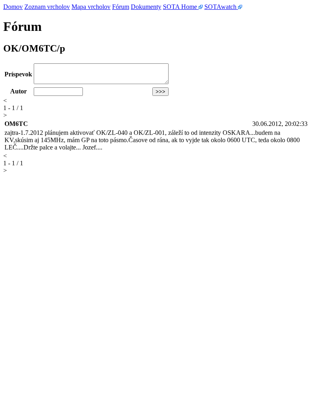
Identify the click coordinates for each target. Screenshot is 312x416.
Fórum (120, 6)
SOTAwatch (221, 6)
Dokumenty (146, 6)
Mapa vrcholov (91, 6)
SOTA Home (181, 6)
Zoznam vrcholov (47, 6)
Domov (13, 6)
